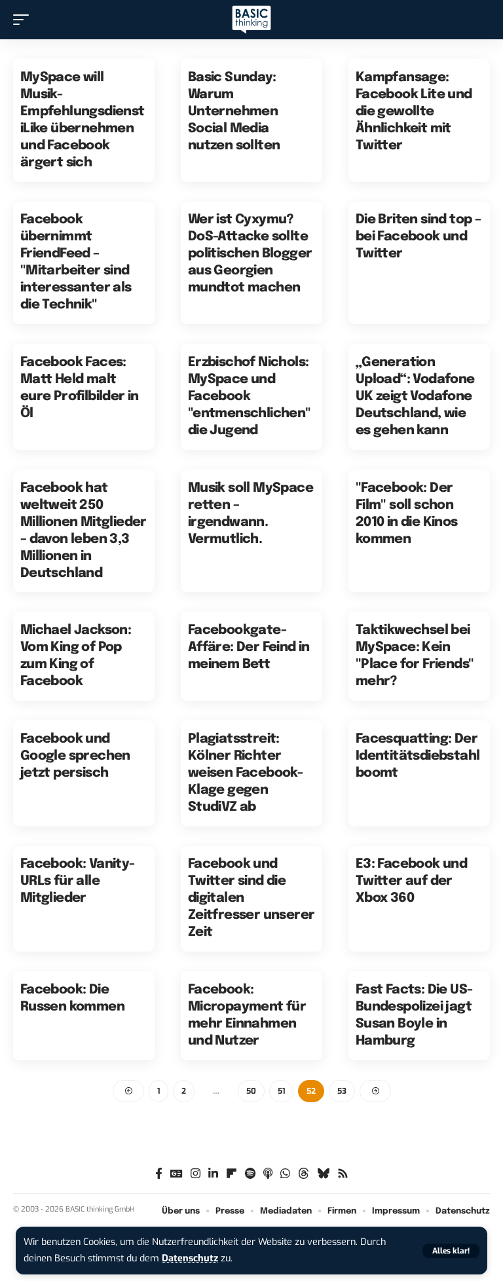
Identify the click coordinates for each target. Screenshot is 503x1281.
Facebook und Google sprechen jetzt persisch (75, 756)
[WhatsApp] (285, 1173)
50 (251, 1091)
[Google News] (176, 1173)
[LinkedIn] (213, 1173)
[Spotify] (250, 1173)
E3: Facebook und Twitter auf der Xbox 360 (411, 881)
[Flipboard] (231, 1173)
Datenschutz (190, 1258)
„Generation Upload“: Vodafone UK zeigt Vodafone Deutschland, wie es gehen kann (415, 396)
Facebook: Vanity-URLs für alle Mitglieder (77, 881)
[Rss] (343, 1173)
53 (341, 1091)
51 (281, 1091)
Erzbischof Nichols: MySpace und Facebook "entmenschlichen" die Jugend (249, 396)
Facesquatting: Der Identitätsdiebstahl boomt (418, 756)
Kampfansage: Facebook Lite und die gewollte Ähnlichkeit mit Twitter (414, 112)
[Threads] (303, 1173)
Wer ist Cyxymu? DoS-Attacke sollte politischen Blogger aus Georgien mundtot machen (250, 254)
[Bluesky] (323, 1173)
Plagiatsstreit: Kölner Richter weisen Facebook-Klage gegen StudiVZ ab (245, 773)
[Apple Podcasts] (268, 1173)
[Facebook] (159, 1173)
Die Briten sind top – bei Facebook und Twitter (418, 237)
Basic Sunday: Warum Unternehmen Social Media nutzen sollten (234, 112)
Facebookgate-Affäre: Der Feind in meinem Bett (249, 647)
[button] (450, 1251)
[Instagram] (195, 1173)
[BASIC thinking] (251, 20)
